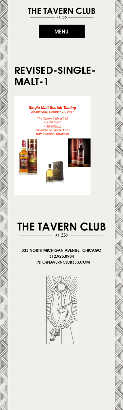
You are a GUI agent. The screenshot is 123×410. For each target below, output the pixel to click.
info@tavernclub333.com (63, 262)
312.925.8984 (61, 256)
